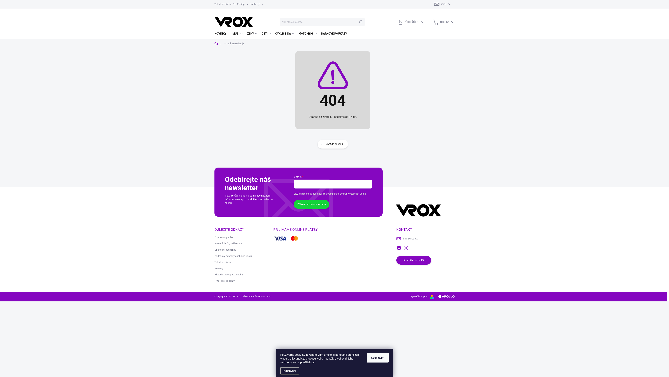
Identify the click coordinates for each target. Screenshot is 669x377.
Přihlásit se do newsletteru (311, 204)
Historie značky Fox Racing (229, 274)
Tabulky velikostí (223, 262)
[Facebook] (399, 247)
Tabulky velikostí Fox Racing (229, 4)
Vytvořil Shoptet (419, 296)
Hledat (360, 22)
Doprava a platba (223, 237)
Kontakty (255, 4)
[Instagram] (406, 247)
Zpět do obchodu (335, 144)
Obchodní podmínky (225, 249)
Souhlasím (377, 357)
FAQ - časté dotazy (224, 280)
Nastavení (289, 370)
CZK (444, 4)
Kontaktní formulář (413, 260)
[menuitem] (221, 33)
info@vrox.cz (410, 238)
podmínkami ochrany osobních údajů (346, 193)
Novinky (218, 268)
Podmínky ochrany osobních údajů (233, 256)
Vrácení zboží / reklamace (228, 243)
